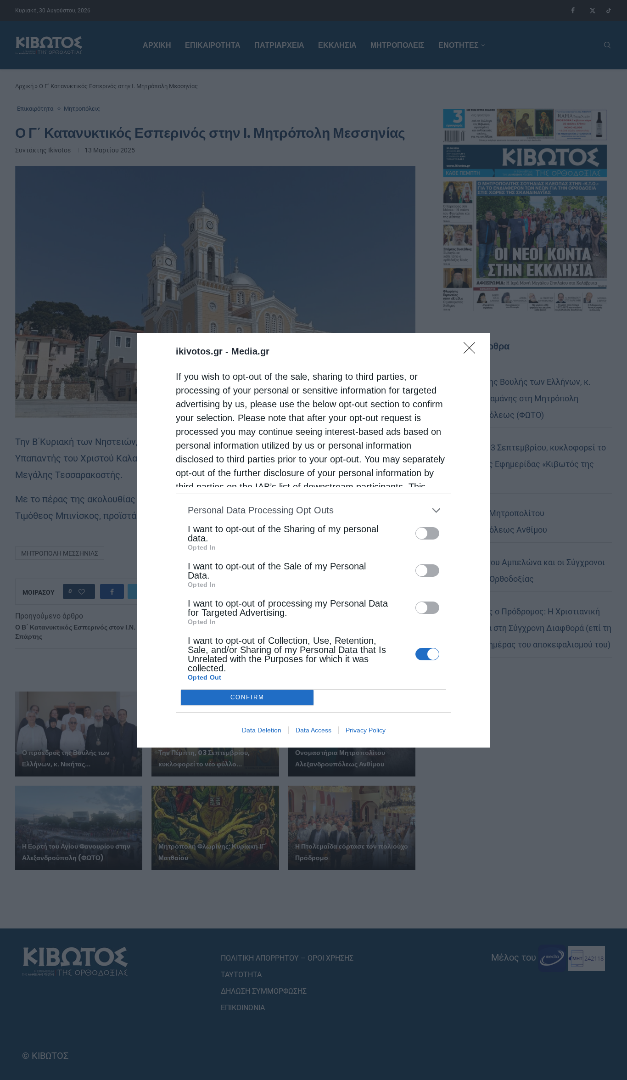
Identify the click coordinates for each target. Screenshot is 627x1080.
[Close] (472, 351)
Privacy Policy (366, 730)
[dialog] (313, 540)
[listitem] (313, 510)
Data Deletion (261, 730)
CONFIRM (247, 697)
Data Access (313, 730)
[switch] (427, 533)
